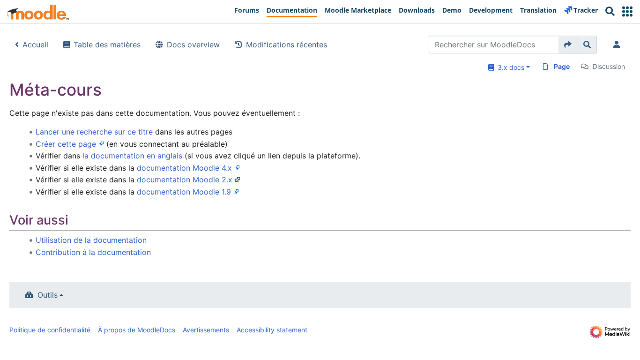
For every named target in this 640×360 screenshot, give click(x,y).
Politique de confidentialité (49, 330)
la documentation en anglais (132, 155)
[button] (627, 11)
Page (562, 66)
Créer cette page (66, 144)
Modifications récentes (286, 44)
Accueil (35, 44)
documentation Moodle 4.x (184, 167)
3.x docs (509, 67)
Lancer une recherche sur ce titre (94, 131)
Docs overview (193, 44)
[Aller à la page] (568, 44)
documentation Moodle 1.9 (184, 191)
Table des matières (107, 44)
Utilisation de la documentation (91, 240)
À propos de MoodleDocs (136, 330)
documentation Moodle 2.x (184, 179)
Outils (47, 295)
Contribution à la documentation (93, 252)
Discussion (609, 66)
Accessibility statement (272, 330)
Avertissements (206, 330)
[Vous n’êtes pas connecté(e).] (618, 44)
